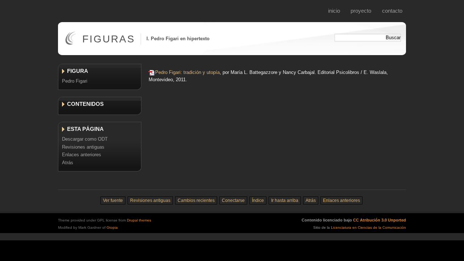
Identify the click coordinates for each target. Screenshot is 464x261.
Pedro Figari (74, 81)
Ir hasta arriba (284, 200)
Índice (258, 200)
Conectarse (233, 200)
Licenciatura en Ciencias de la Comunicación (368, 227)
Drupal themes (139, 220)
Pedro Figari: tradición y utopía (187, 72)
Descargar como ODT (85, 139)
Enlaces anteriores (81, 154)
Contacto (392, 11)
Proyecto (361, 11)
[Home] (70, 43)
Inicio (334, 11)
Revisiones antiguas (83, 147)
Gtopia (112, 227)
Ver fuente (113, 200)
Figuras (108, 39)
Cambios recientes (196, 200)
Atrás (67, 162)
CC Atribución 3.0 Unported (379, 220)
